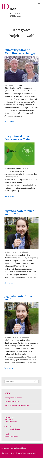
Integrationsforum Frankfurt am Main (17, 138)
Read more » (9, 283)
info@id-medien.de (11, 436)
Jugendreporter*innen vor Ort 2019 (19, 212)
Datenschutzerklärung (18, 448)
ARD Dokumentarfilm (11, 401)
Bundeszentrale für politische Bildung (17, 405)
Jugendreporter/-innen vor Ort (19, 298)
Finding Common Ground (13, 398)
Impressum (5, 448)
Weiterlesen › (9, 121)
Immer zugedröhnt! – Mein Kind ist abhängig (20, 51)
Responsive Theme (31, 453)
